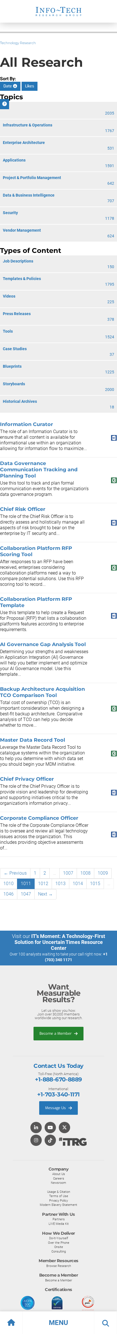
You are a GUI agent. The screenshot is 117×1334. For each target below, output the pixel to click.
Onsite (58, 1247)
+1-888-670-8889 (58, 1079)
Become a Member (56, 1033)
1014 (78, 883)
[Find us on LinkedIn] (36, 1128)
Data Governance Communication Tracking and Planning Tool (39, 469)
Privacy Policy (58, 1200)
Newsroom (58, 1183)
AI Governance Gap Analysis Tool (43, 644)
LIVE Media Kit (59, 1224)
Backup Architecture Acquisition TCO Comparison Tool (42, 692)
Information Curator (26, 424)
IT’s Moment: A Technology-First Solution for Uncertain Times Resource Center (59, 942)
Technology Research (18, 43)
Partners (59, 1219)
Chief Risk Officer (22, 509)
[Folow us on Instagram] (36, 1141)
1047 (26, 894)
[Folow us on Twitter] (64, 1128)
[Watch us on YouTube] (50, 1128)
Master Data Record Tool (32, 740)
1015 (95, 883)
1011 (26, 883)
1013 (60, 883)
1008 (85, 873)
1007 (68, 873)
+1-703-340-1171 (58, 1094)
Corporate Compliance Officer (39, 818)
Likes (29, 86)
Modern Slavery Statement (58, 1205)
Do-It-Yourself (58, 1238)
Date (8, 86)
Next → (45, 894)
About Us (58, 1174)
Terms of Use (58, 1196)
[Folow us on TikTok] (50, 1141)
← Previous (15, 873)
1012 (43, 883)
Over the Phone (58, 1243)
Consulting (58, 1251)
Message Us (56, 1107)
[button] (58, 1322)
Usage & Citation (58, 1192)
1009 (103, 873)
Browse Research (58, 1266)
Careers (58, 1178)
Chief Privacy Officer (27, 779)
